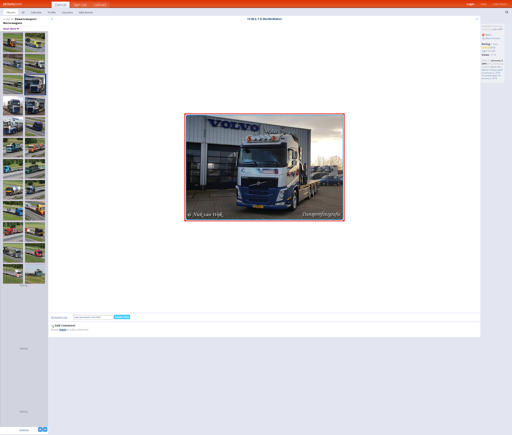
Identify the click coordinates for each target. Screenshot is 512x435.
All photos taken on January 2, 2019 (491, 77)
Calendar (36, 12)
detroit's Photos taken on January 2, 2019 (492, 71)
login (62, 329)
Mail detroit (86, 12)
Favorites (67, 12)
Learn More (500, 4)
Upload (100, 4)
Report (488, 34)
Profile (52, 12)
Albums (10, 12)
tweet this (122, 317)
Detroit (60, 4)
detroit (496, 29)
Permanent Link (59, 317)
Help (483, 4)
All (23, 12)
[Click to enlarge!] (264, 167)
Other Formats (492, 38)
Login (470, 4)
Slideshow (24, 429)
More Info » (496, 66)
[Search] (507, 12)
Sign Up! (80, 4)
